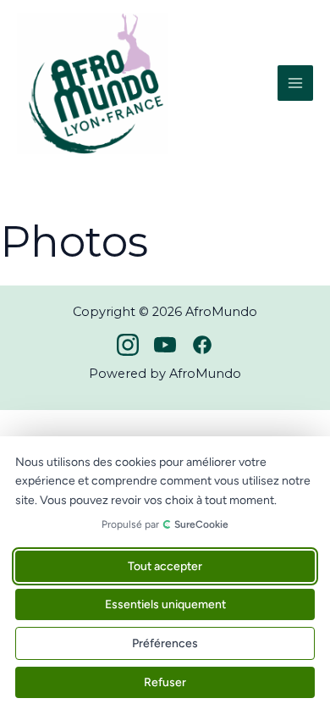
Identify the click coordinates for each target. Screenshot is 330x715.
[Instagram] (128, 345)
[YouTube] (165, 345)
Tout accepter (165, 566)
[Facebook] (202, 345)
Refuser (165, 682)
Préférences (165, 643)
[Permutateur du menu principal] (295, 83)
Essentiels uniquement (165, 604)
